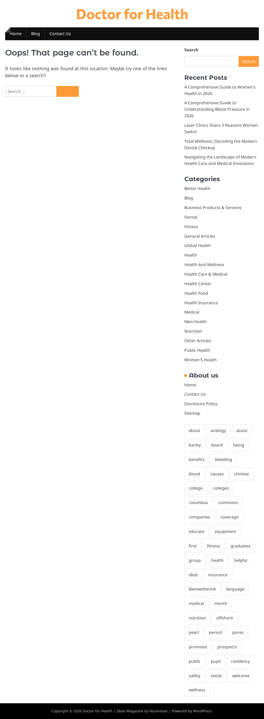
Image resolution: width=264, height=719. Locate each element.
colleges (221, 488)
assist (242, 430)
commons (228, 502)
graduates (240, 546)
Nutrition (193, 331)
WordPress (202, 710)
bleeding (223, 459)
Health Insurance (201, 303)
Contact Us (60, 33)
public (195, 661)
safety (194, 675)
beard (217, 445)
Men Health (195, 321)
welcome (241, 675)
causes (217, 474)
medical (196, 603)
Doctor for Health (132, 13)
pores (238, 632)
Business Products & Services (213, 207)
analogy (218, 430)
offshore (224, 618)
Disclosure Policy (200, 403)
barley (195, 445)
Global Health (197, 245)
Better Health (197, 188)
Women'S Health (200, 360)
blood (194, 474)
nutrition (197, 618)
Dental (190, 217)
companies (199, 517)
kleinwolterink (202, 589)
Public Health (197, 350)
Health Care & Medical (205, 274)
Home (16, 33)
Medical (191, 312)
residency (240, 661)
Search (191, 50)
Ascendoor (159, 710)
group (195, 560)
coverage (229, 517)
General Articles (199, 236)
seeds (216, 675)
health (217, 560)
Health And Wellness (204, 264)
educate (196, 531)
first (193, 546)
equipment (225, 531)
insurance (218, 575)
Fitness (191, 226)
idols (193, 575)
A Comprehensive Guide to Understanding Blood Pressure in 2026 (217, 109)
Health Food (196, 293)
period (215, 632)
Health (190, 255)
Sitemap (192, 413)
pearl (194, 632)
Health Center (197, 283)
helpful (240, 560)
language (235, 589)
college (196, 488)
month (220, 603)
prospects (227, 647)
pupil (216, 661)
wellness (197, 690)
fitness (213, 546)
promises (198, 647)
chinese (241, 474)
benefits (197, 459)
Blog (35, 33)
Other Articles (197, 340)
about (194, 430)
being (238, 445)
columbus (198, 502)
